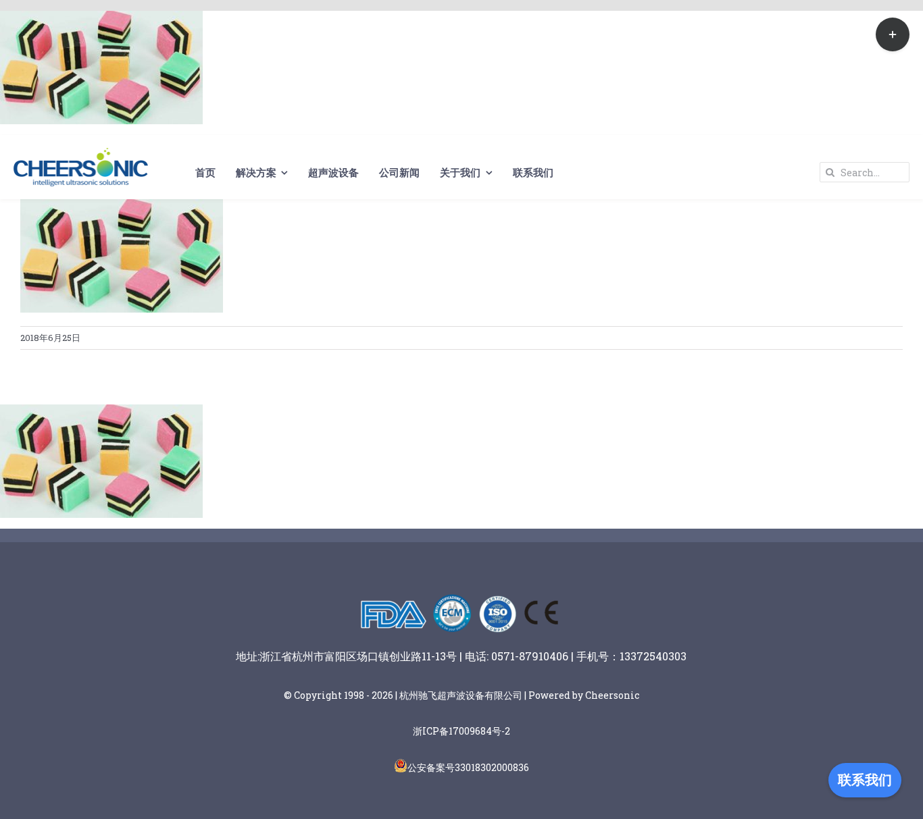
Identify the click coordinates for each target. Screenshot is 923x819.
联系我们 (865, 779)
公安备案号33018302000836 (468, 767)
